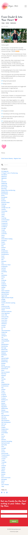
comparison (4, 223)
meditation (4, 355)
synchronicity (4, 453)
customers (4, 233)
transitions (4, 457)
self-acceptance (5, 420)
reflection (3, 405)
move (2, 370)
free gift (3, 268)
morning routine (5, 367)
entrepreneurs (5, 254)
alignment (4, 178)
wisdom (3, 472)
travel (3, 460)
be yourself (4, 187)
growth (3, 282)
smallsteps (4, 431)
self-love (3, 424)
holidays (3, 301)
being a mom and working (8, 190)
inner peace (4, 318)
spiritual (3, 439)
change (3, 206)
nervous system (5, 372)
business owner (5, 202)
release (3, 410)
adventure (4, 176)
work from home (5, 477)
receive (3, 401)
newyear (3, 375)
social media (4, 432)
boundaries (4, 197)
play (2, 387)
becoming (3, 188)
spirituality (4, 445)
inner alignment (5, 313)
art (2, 180)
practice (3, 393)
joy (2, 329)
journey (3, 327)
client (2, 216)
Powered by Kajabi (14, 531)
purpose (3, 398)
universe (3, 465)
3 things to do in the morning (9, 173)
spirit (2, 438)
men (2, 356)
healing (3, 287)
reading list (4, 399)
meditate (3, 353)
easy (2, 245)
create (3, 230)
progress (3, 394)
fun (2, 273)
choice (3, 213)
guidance (3, 284)
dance (3, 235)
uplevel (3, 469)
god (2, 278)
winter (3, 470)
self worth (4, 419)
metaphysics (4, 360)
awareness (4, 185)
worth (3, 481)
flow (2, 263)
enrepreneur (4, 251)
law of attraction (5, 330)
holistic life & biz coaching (8, 303)
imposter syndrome (6, 311)
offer (2, 377)
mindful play (4, 361)
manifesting (4, 346)
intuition (7, 23)
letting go (4, 335)
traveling (3, 462)
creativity (3, 232)
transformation (5, 455)
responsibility (4, 412)
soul (2, 434)
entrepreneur (4, 252)
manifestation (13, 23)
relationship (4, 408)
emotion (3, 247)
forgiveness (4, 266)
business (3, 200)
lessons (3, 334)
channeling (4, 211)
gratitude (3, 280)
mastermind (4, 351)
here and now (5, 294)
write (2, 483)
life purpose (4, 339)
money (3, 365)
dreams (3, 244)
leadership (4, 332)
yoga (2, 486)
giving (3, 277)
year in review (5, 484)
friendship (4, 271)
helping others (5, 292)
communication (5, 220)
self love (3, 417)
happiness (4, 285)
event (2, 256)
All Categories (4, 171)
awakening (4, 183)
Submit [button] (14, 521)
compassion (4, 225)
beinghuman (4, 192)
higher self (4, 296)
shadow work (4, 429)
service (3, 425)
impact (3, 309)
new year (3, 374)
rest (2, 413)
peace (2, 382)
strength (3, 448)
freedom (3, 270)
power (3, 391)
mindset (3, 363)
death (2, 237)
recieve (3, 403)
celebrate (3, 204)
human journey (5, 306)
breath (3, 199)
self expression (5, 415)
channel (3, 209)
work (2, 476)
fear (2, 259)
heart (2, 289)
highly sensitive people (7, 297)
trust (2, 464)
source (3, 436)
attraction (3, 181)
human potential (5, 308)
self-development (6, 422)
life (2, 337)
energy (3, 23)
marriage (3, 348)
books (3, 195)
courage (3, 228)
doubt (3, 242)
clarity (3, 214)
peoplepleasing (5, 384)
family (3, 258)
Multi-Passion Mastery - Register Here (11, 158)
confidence (4, 226)
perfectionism (4, 386)
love (2, 342)
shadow (3, 427)
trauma (3, 458)
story (2, 446)
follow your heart (6, 265)
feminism (3, 261)
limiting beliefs (5, 341)
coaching (3, 218)
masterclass (4, 349)
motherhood (4, 368)
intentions (4, 323)
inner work (4, 320)
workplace (4, 479)
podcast (3, 389)
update (3, 467)
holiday (3, 299)
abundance (4, 174)
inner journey (4, 316)
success (3, 451)
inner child (4, 315)
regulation (4, 406)
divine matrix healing (6, 239)
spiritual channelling (6, 441)
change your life (5, 207)
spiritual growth (5, 443)
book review (4, 194)
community (4, 221)
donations (4, 240)
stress (3, 450)
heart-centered (5, 290)
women (3, 474)
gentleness (4, 275)
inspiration (4, 322)
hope (2, 304)
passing (3, 379)
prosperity (4, 396)
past (2, 380)
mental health (5, 358)
